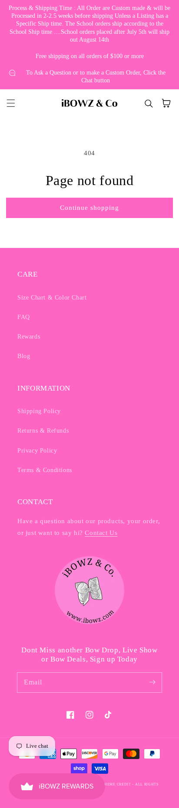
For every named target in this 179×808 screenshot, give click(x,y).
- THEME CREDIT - (117, 784)
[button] (10, 103)
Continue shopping (89, 207)
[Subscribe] (152, 682)
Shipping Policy (39, 411)
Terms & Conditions (44, 470)
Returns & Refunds (43, 430)
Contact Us (101, 532)
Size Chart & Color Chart (51, 297)
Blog (23, 356)
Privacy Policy (37, 450)
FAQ (23, 317)
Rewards (28, 336)
